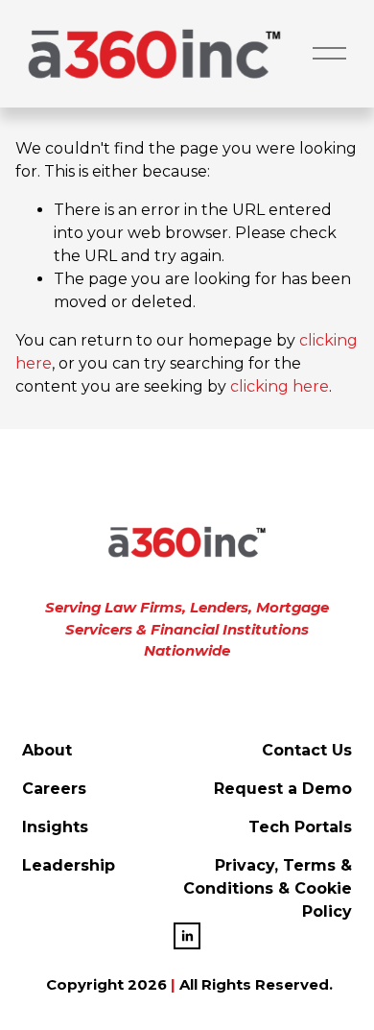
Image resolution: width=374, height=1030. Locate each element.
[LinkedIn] (187, 935)
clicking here (279, 386)
